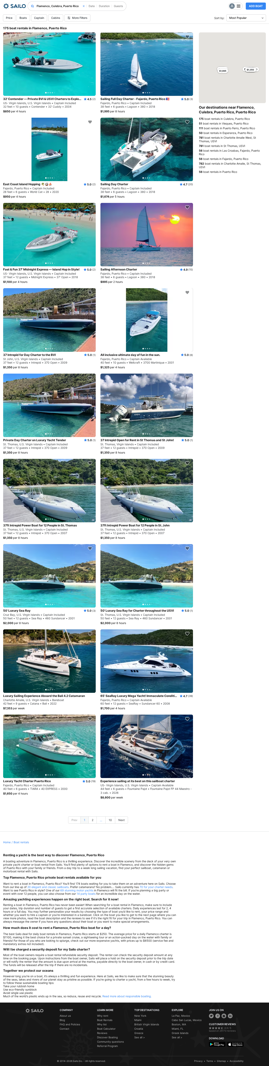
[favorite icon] (90, 36)
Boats (23, 17)
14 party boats (86, 893)
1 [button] (84, 820)
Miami (137, 1020)
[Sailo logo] (41, 1010)
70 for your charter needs (156, 887)
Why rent (102, 1015)
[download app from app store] (235, 1044)
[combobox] (60, 6)
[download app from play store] (217, 1044)
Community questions (110, 1041)
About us (65, 1015)
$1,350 (250, 69)
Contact (64, 1028)
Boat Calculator (106, 1028)
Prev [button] (74, 820)
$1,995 (222, 71)
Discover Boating (107, 1037)
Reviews (102, 1033)
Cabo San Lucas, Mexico (187, 1020)
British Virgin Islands (146, 1024)
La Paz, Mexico (181, 1015)
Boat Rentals (104, 1020)
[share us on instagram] (224, 1016)
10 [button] (110, 820)
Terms (209, 1061)
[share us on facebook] (217, 1016)
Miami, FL (177, 1028)
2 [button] (92, 820)
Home (7, 842)
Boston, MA (179, 1024)
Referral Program (107, 1046)
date (92, 6)
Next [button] (121, 820)
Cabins (55, 17)
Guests (118, 6)
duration (104, 6)
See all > (139, 1037)
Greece (138, 1033)
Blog (62, 1020)
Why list (102, 1024)
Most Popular (238, 17)
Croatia (138, 1028)
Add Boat (256, 6)
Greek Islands (180, 1033)
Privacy (198, 1061)
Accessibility (237, 1061)
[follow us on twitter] (211, 1016)
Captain (39, 17)
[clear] (83, 6)
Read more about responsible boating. (127, 996)
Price (9, 17)
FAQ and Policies (70, 1024)
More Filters (79, 17)
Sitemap (221, 1061)
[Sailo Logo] (14, 6)
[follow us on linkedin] (230, 1016)
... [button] (101, 820)
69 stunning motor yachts (76, 890)
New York (140, 1015)
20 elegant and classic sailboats (48, 887)
